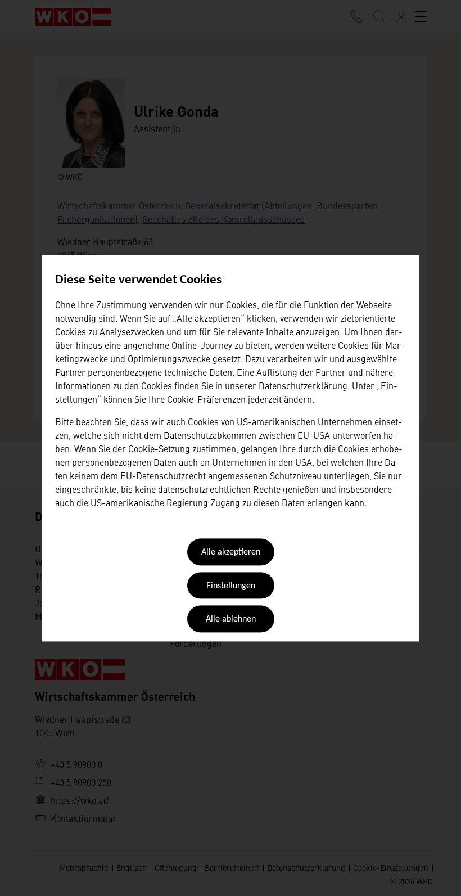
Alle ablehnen (231, 619)
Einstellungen (230, 586)
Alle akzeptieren (230, 552)
